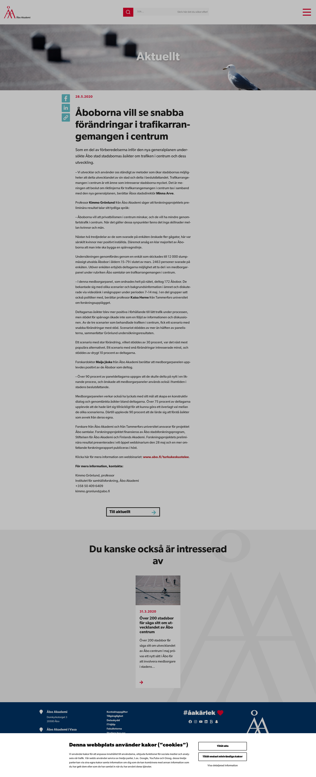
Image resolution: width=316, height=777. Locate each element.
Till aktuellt (119, 512)
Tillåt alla (222, 746)
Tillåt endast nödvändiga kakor (223, 756)
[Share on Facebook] (66, 98)
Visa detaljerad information (223, 765)
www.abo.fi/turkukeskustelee (166, 457)
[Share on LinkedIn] (66, 108)
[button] (66, 117)
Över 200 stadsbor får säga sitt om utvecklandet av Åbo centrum (157, 625)
